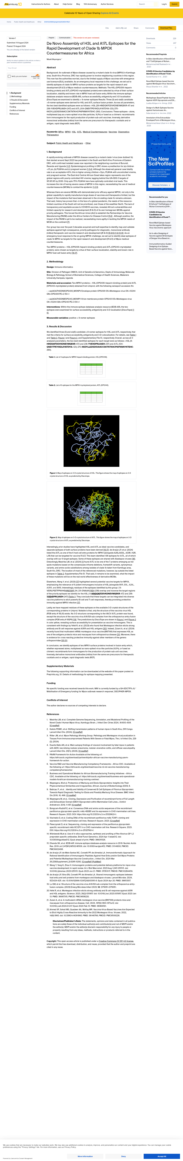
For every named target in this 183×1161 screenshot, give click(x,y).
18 (133, 559)
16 (73, 253)
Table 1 (133, 335)
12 (117, 233)
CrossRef (54, 726)
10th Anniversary (90, 4)
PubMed (96, 862)
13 (120, 233)
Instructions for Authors (40, 4)
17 (75, 253)
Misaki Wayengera (54, 59)
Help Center (67, 4)
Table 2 (54, 338)
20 (105, 629)
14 (122, 233)
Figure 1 (61, 338)
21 (118, 635)
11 (115, 233)
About (56, 4)
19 (75, 620)
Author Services (107, 4)
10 (113, 233)
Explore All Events (110, 13)
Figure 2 (73, 338)
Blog (78, 4)
